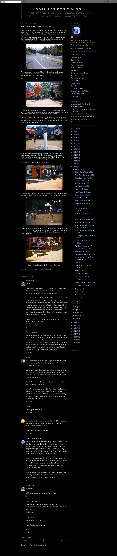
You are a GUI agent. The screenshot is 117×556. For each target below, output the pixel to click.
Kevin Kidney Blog (77, 106)
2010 (75, 331)
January (78, 318)
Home (45, 541)
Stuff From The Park (78, 55)
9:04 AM (29, 480)
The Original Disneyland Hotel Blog (82, 116)
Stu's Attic (74, 81)
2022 (75, 143)
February (78, 315)
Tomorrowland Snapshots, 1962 (85, 254)
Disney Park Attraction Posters (81, 114)
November (78, 289)
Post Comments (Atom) (38, 545)
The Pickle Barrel (76, 122)
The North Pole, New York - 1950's (37, 26)
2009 (75, 334)
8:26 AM (29, 433)
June (77, 304)
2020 (75, 149)
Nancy (28, 357)
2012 (75, 325)
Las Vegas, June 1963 (82, 186)
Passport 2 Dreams (77, 75)
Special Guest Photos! (82, 251)
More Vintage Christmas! (83, 192)
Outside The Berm (77, 99)
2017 (75, 158)
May (77, 307)
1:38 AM (29, 327)
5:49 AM (29, 401)
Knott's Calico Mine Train (83, 200)
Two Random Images (82, 285)
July (76, 301)
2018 (75, 155)
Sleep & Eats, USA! (81, 270)
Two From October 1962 (83, 276)
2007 (75, 340)
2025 (75, 134)
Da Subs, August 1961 (82, 183)
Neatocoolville (75, 96)
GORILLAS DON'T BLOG (59, 9)
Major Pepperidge (31, 438)
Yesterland (74, 70)
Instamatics (78, 216)
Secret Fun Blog (76, 101)
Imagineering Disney (78, 94)
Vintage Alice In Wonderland (80, 104)
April (77, 310)
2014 (75, 167)
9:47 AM (29, 496)
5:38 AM (29, 352)
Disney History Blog (77, 65)
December (78, 169)
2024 (75, 137)
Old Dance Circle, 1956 (82, 279)
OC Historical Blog (77, 88)
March (77, 313)
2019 (75, 152)
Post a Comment (26, 538)
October (78, 292)
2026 (75, 131)
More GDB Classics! (81, 189)
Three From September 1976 (84, 175)
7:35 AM (29, 413)
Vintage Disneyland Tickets (80, 91)
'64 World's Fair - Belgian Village (85, 282)
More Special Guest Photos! (84, 219)
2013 (75, 322)
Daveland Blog (76, 57)
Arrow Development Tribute (80, 86)
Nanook (28, 280)
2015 (75, 164)
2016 (75, 161)
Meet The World (76, 68)
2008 (75, 337)
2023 (75, 140)
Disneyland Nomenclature (79, 73)
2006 (75, 343)
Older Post (64, 541)
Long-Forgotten (76, 83)
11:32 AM (29, 512)
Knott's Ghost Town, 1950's (84, 172)
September (79, 295)
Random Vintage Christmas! (84, 213)
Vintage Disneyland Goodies (80, 119)
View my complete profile (81, 48)
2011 (75, 328)
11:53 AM (29, 533)
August (77, 298)
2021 (75, 146)
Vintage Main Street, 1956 (83, 273)
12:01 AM (48, 269)
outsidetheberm (31, 418)
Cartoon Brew (75, 60)
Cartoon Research (77, 62)
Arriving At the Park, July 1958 (85, 222)
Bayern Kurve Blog (77, 78)
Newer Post (24, 541)
